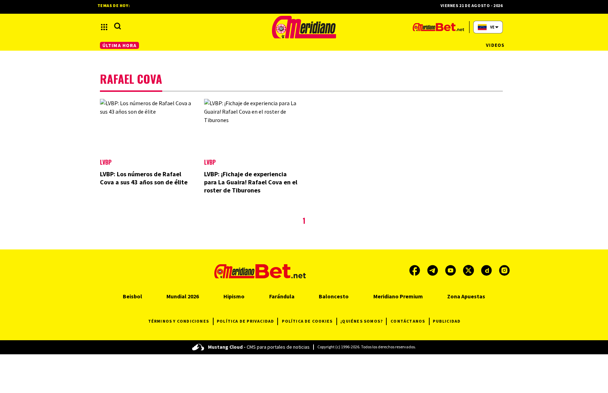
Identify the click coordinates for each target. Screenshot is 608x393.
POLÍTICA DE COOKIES (307, 321)
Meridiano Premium (398, 296)
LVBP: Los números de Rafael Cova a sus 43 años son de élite (144, 178)
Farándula (281, 296)
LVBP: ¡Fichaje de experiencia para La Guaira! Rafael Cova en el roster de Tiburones (250, 182)
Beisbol (132, 296)
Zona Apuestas (466, 296)
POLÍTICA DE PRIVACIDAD (245, 321)
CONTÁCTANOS (408, 321)
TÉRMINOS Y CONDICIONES (178, 321)
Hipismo (234, 296)
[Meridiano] (304, 27)
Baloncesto (334, 296)
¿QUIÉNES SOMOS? (361, 321)
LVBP (106, 162)
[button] (104, 27)
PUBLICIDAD (447, 321)
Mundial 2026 (182, 296)
